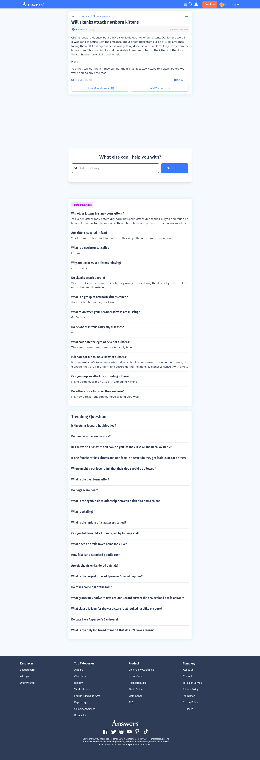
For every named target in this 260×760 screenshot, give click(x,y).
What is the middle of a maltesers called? (98, 522)
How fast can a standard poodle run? (95, 555)
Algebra (78, 669)
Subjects (75, 16)
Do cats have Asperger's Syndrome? (94, 619)
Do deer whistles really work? (91, 436)
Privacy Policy (190, 689)
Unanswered (27, 682)
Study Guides (136, 689)
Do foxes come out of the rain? (91, 587)
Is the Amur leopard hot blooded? (93, 426)
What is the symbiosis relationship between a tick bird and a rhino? (115, 501)
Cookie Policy (190, 702)
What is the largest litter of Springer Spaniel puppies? (107, 576)
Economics (80, 715)
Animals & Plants (90, 16)
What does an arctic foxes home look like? (99, 544)
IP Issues (188, 709)
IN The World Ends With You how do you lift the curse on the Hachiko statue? (121, 447)
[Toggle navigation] (185, 4)
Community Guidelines (141, 669)
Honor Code (135, 676)
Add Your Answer (160, 88)
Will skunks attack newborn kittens (105, 22)
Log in (235, 4)
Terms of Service (192, 682)
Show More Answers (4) (100, 88)
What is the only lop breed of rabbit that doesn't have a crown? (112, 630)
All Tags (24, 676)
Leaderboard (27, 669)
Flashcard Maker (138, 682)
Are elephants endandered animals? (95, 566)
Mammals (106, 16)
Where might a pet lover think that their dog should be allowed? (113, 469)
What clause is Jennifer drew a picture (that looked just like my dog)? (116, 609)
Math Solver (135, 695)
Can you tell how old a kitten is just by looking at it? (105, 533)
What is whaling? (82, 512)
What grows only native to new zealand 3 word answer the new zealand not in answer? (127, 598)
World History (82, 689)
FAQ (131, 702)
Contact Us (189, 676)
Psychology (80, 702)
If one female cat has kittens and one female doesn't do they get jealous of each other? (128, 458)
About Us (188, 669)
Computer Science (84, 709)
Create (208, 4)
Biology (78, 682)
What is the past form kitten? (90, 479)
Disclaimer (189, 695)
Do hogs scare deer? (84, 490)
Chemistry (80, 676)
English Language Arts (87, 695)
